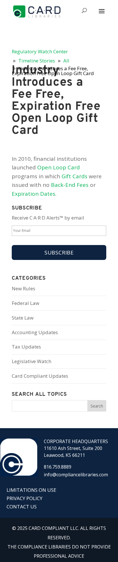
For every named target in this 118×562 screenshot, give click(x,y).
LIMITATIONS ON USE (31, 490)
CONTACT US (22, 506)
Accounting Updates (35, 332)
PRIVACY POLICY (24, 498)
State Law (23, 317)
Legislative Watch (31, 361)
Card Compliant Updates (40, 376)
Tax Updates (26, 346)
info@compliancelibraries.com (76, 474)
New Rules (23, 288)
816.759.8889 (57, 467)
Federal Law (25, 303)
